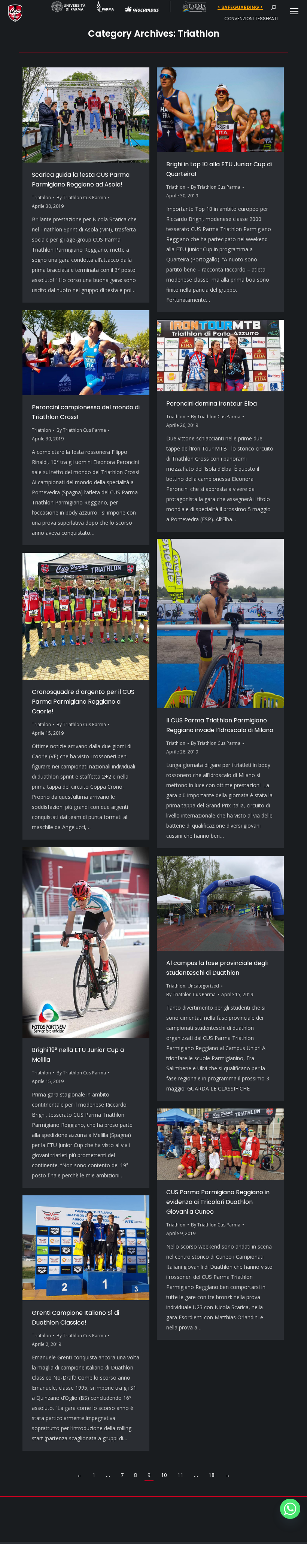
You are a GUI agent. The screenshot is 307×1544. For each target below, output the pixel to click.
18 (212, 1474)
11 (180, 1474)
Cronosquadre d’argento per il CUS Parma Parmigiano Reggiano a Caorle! (83, 702)
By (81, 197)
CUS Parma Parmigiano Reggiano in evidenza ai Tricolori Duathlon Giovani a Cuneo (218, 1202)
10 (164, 1474)
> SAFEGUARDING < (240, 7)
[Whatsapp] (290, 1509)
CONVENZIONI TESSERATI (251, 18)
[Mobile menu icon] (294, 11)
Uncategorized (203, 986)
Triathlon (41, 197)
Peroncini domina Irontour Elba (211, 403)
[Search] (273, 7)
